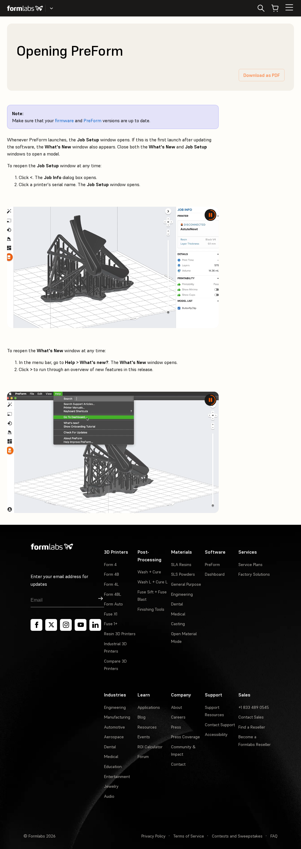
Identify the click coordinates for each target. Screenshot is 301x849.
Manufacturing (117, 717)
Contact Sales (251, 717)
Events (144, 736)
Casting (178, 623)
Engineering (182, 594)
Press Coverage (185, 736)
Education (113, 766)
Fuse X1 (110, 614)
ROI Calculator (150, 746)
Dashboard (215, 574)
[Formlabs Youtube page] (80, 625)
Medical (178, 614)
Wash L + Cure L (153, 582)
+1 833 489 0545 (253, 707)
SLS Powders (183, 574)
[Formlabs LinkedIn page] (95, 625)
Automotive (114, 727)
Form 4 (110, 564)
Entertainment (117, 776)
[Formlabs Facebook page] (36, 625)
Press (176, 727)
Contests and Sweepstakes (237, 836)
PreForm (92, 120)
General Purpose (186, 584)
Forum (143, 756)
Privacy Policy (153, 836)
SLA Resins (181, 564)
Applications (149, 707)
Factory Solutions (254, 574)
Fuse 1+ (110, 623)
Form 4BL (112, 594)
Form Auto (113, 604)
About (176, 707)
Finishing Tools (151, 609)
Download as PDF (261, 75)
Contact (178, 764)
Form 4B (111, 574)
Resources (147, 727)
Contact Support (220, 724)
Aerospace (114, 736)
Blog (142, 717)
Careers (178, 717)
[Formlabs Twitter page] (51, 625)
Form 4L (111, 584)
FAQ (273, 836)
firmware (64, 120)
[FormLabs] (25, 8)
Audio (109, 796)
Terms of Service (188, 836)
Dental (177, 604)
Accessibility (216, 734)
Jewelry (111, 786)
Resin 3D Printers (120, 633)
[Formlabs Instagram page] (66, 625)
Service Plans (250, 564)
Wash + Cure (149, 572)
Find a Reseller (251, 727)
